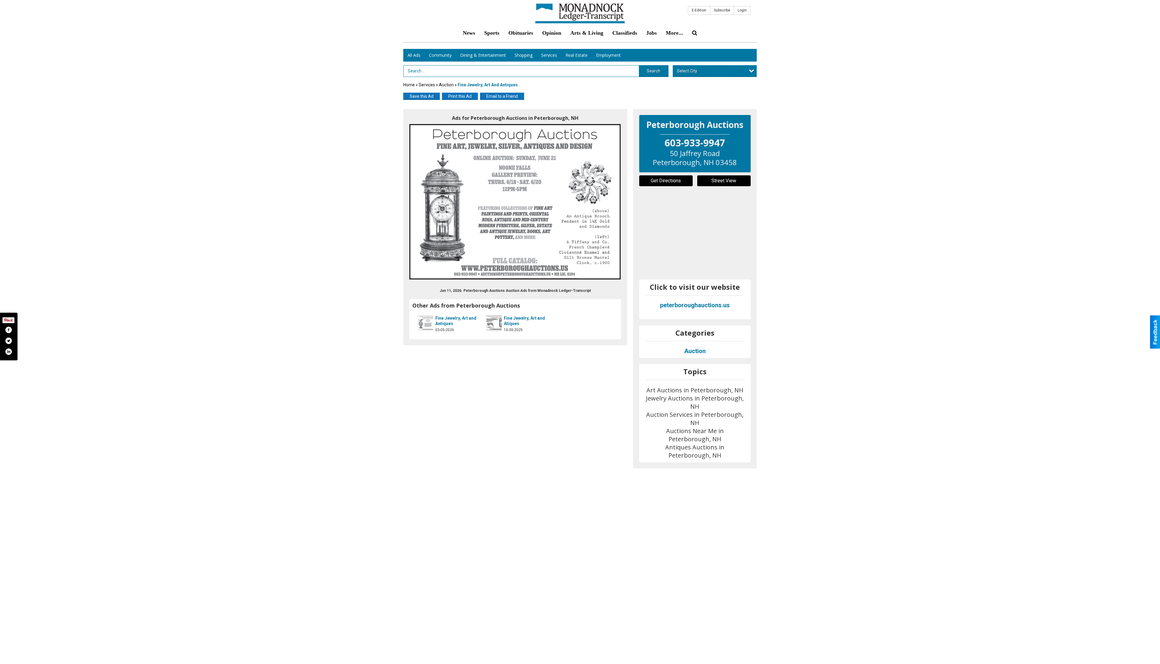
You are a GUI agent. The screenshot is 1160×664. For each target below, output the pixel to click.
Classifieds (624, 33)
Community (440, 55)
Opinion (551, 33)
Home (409, 84)
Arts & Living (586, 33)
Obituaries (520, 33)
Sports (491, 33)
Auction (446, 84)
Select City (687, 71)
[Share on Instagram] (8, 351)
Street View (723, 181)
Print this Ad (460, 96)
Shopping (523, 55)
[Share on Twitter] (8, 341)
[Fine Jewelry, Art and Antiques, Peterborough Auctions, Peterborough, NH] (515, 201)
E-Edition (699, 10)
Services (549, 55)
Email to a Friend (502, 96)
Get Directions (666, 181)
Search (653, 71)
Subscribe (722, 10)
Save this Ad (421, 96)
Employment (608, 55)
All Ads (414, 55)
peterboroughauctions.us (695, 305)
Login (742, 10)
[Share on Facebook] (8, 330)
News (469, 33)
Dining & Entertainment (483, 55)
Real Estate (577, 55)
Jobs (651, 33)
